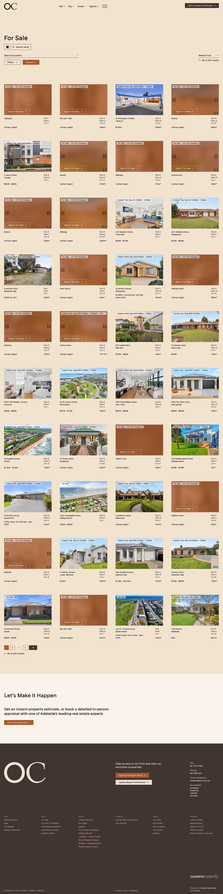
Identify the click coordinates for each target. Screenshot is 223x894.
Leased (81, 826)
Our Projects (121, 823)
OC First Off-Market (50, 823)
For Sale (44, 820)
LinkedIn (193, 793)
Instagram (194, 788)
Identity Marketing (208, 888)
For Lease (82, 823)
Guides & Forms (197, 826)
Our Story (157, 820)
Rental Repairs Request (88, 840)
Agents (93, 6)
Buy (70, 6)
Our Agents (9, 826)
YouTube (194, 796)
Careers (156, 833)
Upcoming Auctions (49, 830)
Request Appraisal (12, 830)
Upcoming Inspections (51, 826)
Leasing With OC (85, 820)
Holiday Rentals (85, 833)
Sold (6, 823)
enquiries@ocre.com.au (200, 780)
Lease (81, 6)
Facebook (194, 790)
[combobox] (41, 55)
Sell (61, 6)
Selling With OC (10, 820)
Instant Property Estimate (201, 833)
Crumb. (197, 890)
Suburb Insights (196, 830)
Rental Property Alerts (88, 847)
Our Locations (159, 826)
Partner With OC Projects (127, 820)
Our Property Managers (88, 830)
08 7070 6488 (196, 766)
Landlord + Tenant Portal (89, 836)
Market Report (196, 823)
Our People (158, 823)
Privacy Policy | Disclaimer (127, 890)
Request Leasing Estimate (89, 843)
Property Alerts (48, 833)
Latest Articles (196, 820)
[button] (118, 100)
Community (158, 830)
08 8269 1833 (196, 773)
